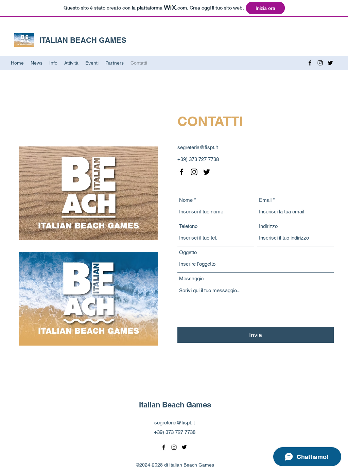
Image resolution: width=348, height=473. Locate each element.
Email (265, 200)
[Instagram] (320, 62)
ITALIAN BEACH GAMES (82, 40)
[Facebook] (310, 62)
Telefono (188, 226)
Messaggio (191, 278)
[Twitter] (330, 62)
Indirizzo (268, 226)
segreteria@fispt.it (197, 147)
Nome (186, 200)
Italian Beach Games (175, 404)
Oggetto (188, 252)
